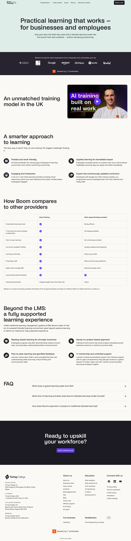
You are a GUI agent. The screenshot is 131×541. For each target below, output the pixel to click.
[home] (11, 3)
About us (66, 480)
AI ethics (88, 492)
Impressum (111, 495)
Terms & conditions (113, 490)
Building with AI (90, 495)
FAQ (64, 495)
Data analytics (90, 480)
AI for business (90, 486)
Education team (68, 483)
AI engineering (90, 489)
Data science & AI (91, 483)
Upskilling (66, 522)
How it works (67, 486)
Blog (64, 498)
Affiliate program (69, 503)
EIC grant (66, 509)
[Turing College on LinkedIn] (115, 481)
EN (109, 517)
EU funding (67, 506)
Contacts (66, 489)
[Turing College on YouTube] (120, 481)
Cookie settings (112, 498)
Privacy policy (112, 487)
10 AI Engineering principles (94, 522)
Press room (67, 501)
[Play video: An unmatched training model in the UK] (97, 101)
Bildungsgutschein (69, 492)
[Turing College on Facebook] (109, 481)
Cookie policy (111, 492)
